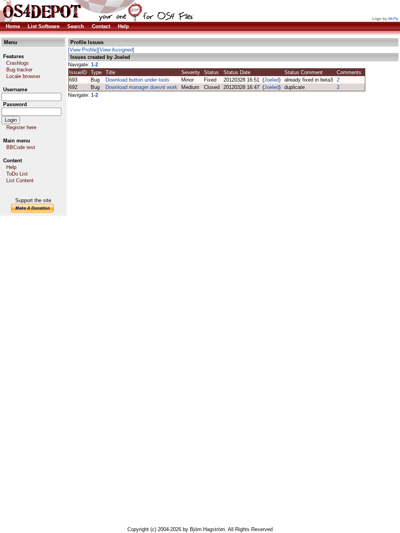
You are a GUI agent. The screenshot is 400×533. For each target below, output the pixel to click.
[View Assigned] (116, 50)
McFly (393, 18)
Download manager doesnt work (141, 87)
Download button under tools (137, 80)
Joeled (271, 80)
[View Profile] (83, 50)
